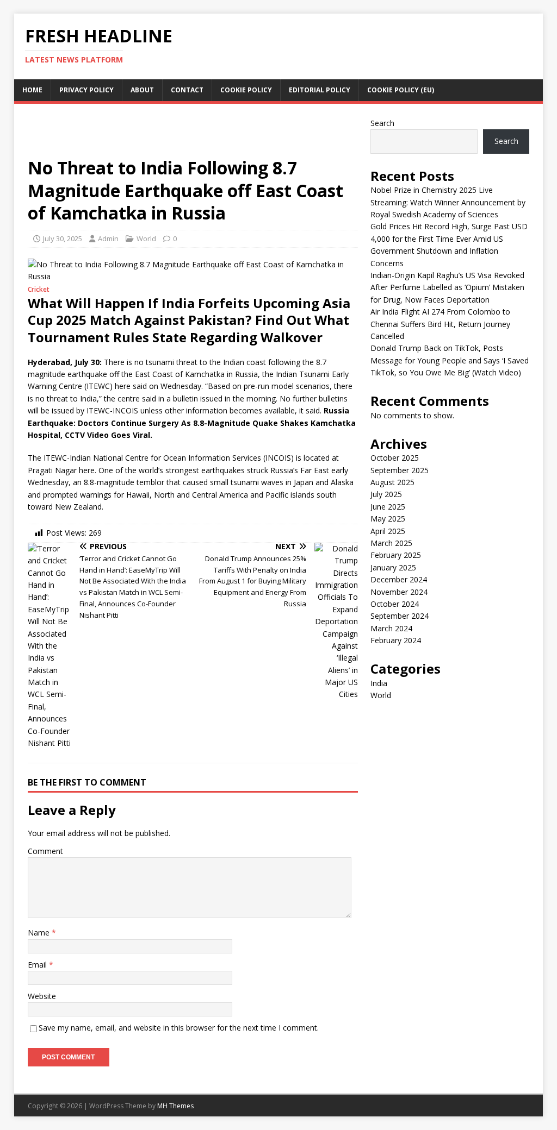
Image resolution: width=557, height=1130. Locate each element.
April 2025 (387, 531)
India (378, 683)
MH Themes (175, 1105)
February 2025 (395, 555)
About (142, 90)
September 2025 (399, 470)
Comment (45, 851)
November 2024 (399, 592)
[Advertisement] (193, 135)
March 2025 (391, 543)
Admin (108, 238)
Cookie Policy (246, 90)
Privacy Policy (86, 90)
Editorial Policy (319, 90)
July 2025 (386, 494)
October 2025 (394, 458)
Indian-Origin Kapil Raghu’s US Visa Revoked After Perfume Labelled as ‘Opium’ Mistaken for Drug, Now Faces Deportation (447, 287)
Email (38, 964)
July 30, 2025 (62, 238)
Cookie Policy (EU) (400, 90)
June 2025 (387, 506)
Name (40, 932)
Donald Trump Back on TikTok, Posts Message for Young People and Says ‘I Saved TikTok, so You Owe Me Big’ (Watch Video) (449, 360)
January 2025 (393, 567)
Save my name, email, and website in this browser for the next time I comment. (179, 1027)
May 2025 (387, 518)
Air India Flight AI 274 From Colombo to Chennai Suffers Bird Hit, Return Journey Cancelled (440, 323)
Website (42, 996)
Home (32, 90)
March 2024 (391, 628)
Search (382, 123)
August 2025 (392, 482)
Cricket (38, 289)
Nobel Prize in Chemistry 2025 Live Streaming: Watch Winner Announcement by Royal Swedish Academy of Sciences (447, 202)
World (146, 238)
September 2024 (399, 616)
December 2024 (398, 579)
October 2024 (394, 604)
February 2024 (395, 640)
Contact (187, 90)
